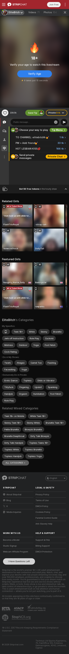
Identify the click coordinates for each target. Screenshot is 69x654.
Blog (8, 500)
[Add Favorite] (5, 112)
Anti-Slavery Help (44, 524)
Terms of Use (42, 500)
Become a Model (11, 540)
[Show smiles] (56, 122)
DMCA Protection (44, 552)
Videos (34, 12)
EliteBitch (8, 320)
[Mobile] (6, 331)
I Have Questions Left (19, 561)
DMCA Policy (42, 506)
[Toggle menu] (3, 4)
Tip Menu (57, 130)
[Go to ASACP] (19, 609)
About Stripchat (13, 494)
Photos (50, 12)
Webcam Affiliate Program (15, 552)
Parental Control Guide (46, 518)
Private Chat (55, 156)
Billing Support (43, 546)
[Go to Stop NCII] (21, 618)
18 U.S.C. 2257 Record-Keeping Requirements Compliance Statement (30, 629)
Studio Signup (10, 546)
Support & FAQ (43, 540)
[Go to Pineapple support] (5, 617)
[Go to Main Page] (20, 4)
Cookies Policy (43, 512)
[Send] (64, 122)
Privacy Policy (42, 494)
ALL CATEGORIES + (15, 463)
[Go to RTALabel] (6, 609)
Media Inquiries (14, 512)
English (53, 478)
